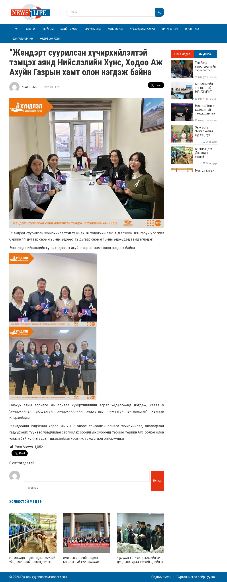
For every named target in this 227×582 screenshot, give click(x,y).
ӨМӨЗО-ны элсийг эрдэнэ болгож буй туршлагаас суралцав (81, 562)
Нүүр (16, 28)
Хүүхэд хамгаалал (142, 28)
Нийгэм (48, 28)
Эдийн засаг (69, 28)
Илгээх (157, 480)
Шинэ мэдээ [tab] (182, 54)
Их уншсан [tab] (205, 54)
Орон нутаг (192, 28)
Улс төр (31, 28)
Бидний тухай (161, 577)
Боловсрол (115, 28)
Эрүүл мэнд (92, 28)
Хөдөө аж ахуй (50, 38)
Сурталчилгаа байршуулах (196, 577)
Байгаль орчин (23, 38)
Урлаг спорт (170, 28)
